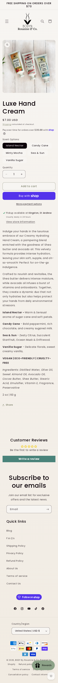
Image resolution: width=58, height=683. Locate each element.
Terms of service (17, 576)
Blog (9, 530)
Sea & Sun (37, 153)
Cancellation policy (18, 674)
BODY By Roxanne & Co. (27, 660)
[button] (6, 21)
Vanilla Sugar (15, 160)
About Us (12, 568)
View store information (20, 221)
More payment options (29, 204)
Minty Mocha (14, 153)
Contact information (42, 674)
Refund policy (26, 664)
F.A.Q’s (10, 538)
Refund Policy (14, 560)
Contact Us (13, 583)
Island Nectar (15, 145)
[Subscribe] (47, 509)
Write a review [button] (29, 459)
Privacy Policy (14, 553)
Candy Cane (40, 145)
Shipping (7, 124)
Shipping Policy (15, 545)
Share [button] (9, 404)
